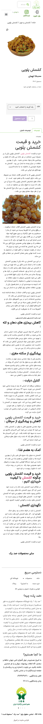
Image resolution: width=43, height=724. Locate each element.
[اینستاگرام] (27, 12)
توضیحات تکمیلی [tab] (25, 130)
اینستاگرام (26, 16)
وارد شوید (36, 16)
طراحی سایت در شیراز (21, 720)
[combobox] (24, 4)
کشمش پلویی (26, 153)
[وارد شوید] (37, 12)
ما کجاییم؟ (24, 583)
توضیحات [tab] (37, 130)
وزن (38, 106)
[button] (6, 14)
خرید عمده (36, 583)
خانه (34, 22)
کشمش (27, 477)
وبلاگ (14, 583)
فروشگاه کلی (14, 578)
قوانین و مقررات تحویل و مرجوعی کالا (27, 589)
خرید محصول (20, 118)
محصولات (28, 578)
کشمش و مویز (24, 22)
